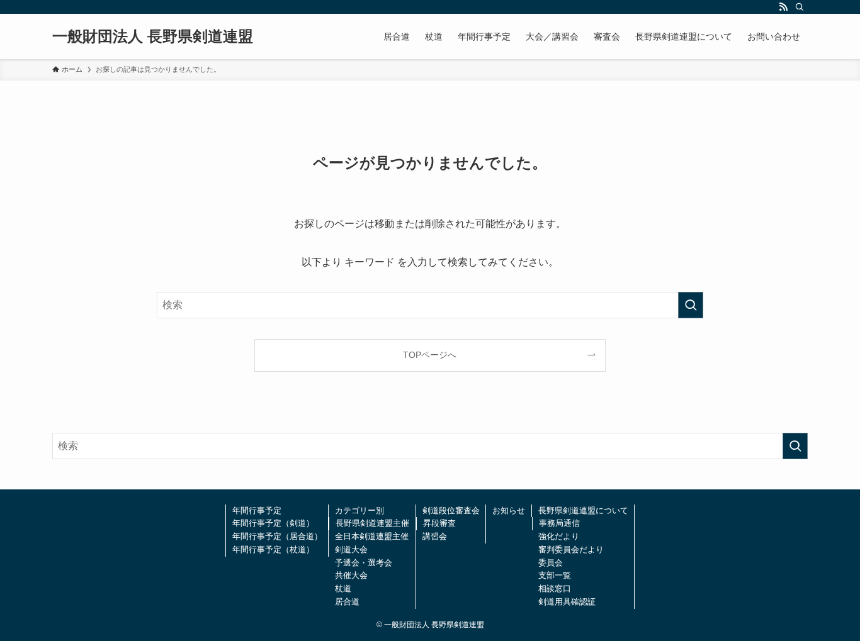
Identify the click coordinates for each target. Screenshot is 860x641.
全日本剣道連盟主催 (372, 536)
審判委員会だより (571, 549)
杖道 (343, 588)
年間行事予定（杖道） (273, 549)
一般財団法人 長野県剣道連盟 (152, 36)
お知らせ (508, 510)
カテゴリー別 (359, 510)
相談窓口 (554, 588)
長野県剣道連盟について (583, 510)
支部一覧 (554, 575)
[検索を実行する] (690, 305)
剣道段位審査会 (451, 510)
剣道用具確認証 (567, 601)
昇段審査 (439, 523)
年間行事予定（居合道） (277, 536)
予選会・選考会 (363, 562)
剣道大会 (351, 549)
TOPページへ (429, 355)
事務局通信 (559, 523)
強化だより (558, 536)
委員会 (550, 562)
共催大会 (351, 575)
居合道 (347, 601)
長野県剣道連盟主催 (372, 523)
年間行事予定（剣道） (273, 523)
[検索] (799, 7)
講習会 (434, 536)
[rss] (783, 7)
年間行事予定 (256, 510)
